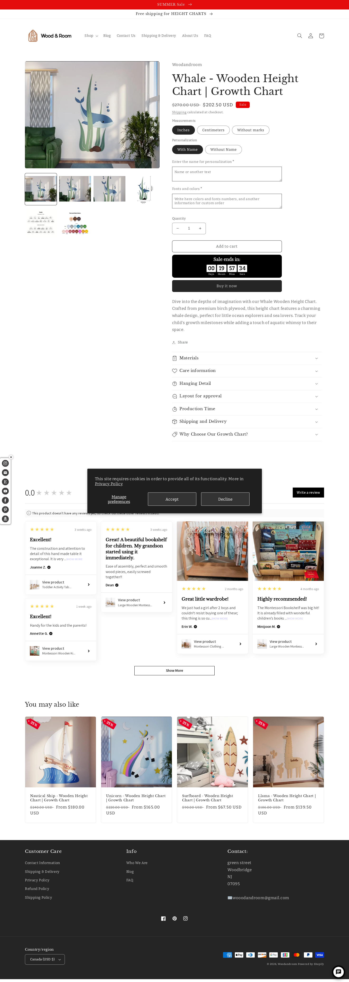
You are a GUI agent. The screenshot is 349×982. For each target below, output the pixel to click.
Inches (183, 130)
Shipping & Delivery (42, 871)
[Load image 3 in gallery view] (109, 189)
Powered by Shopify (311, 964)
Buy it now (227, 286)
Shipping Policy (38, 897)
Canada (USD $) (42, 959)
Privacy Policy (109, 483)
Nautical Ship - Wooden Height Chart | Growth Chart (59, 798)
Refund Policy (37, 889)
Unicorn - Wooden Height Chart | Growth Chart (135, 798)
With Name (187, 149)
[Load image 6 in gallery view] (75, 223)
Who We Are (137, 863)
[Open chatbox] (338, 972)
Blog (130, 871)
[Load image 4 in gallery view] (144, 189)
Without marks (250, 130)
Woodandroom (288, 964)
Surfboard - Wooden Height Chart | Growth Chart (207, 798)
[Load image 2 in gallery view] (75, 189)
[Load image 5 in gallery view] (41, 223)
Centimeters (213, 130)
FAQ (129, 880)
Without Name (223, 149)
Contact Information (42, 863)
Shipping (179, 112)
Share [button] (183, 342)
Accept (172, 499)
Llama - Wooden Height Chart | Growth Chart (287, 798)
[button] (91, 36)
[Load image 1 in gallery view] (41, 189)
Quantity (179, 218)
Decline (225, 499)
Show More (74, 559)
